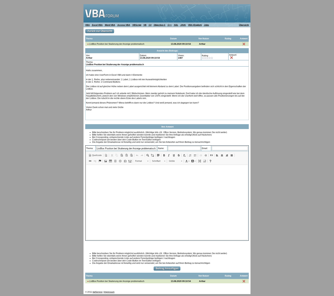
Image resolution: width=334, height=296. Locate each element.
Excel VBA (97, 25)
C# (150, 25)
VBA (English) (195, 25)
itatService (97, 292)
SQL (175, 25)
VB (144, 25)
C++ (169, 25)
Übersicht (244, 25)
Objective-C (159, 25)
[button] (95, 155)
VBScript (136, 25)
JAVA (183, 25)
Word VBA (109, 25)
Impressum (109, 292)
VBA (87, 25)
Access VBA (123, 25)
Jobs (206, 25)
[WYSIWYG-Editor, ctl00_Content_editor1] (167, 202)
